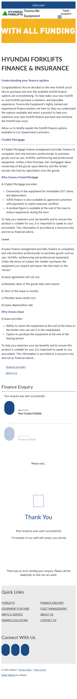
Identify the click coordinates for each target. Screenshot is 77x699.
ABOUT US (11, 373)
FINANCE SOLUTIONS (14, 620)
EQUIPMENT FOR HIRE (15, 609)
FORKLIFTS (8, 603)
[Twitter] (16, 658)
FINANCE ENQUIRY (16, 367)
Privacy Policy (25, 670)
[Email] (25, 658)
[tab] (38, 388)
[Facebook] (6, 658)
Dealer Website (8, 675)
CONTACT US (48, 620)
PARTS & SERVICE (12, 614)
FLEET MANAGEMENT (53, 609)
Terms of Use (40, 670)
